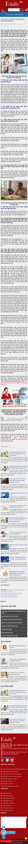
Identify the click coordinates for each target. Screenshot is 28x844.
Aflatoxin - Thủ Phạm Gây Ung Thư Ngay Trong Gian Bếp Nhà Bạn (17, 559)
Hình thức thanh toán (8, 808)
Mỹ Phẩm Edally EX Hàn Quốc (9, 626)
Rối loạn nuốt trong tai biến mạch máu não (11, 593)
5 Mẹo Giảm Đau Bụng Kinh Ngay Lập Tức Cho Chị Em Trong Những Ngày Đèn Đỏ (18, 519)
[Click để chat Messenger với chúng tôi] (4, 828)
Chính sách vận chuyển (8, 798)
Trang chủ (10, 14)
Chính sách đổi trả (7, 805)
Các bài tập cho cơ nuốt (6, 591)
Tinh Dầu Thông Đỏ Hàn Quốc (9, 635)
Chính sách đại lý (7, 793)
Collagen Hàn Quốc (6, 629)
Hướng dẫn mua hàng (8, 803)
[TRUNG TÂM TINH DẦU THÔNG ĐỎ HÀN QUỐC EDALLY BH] (14, 4)
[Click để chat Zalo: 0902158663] (4, 833)
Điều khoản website (7, 810)
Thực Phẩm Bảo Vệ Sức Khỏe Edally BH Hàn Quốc (13, 612)
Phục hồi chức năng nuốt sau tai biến (16, 590)
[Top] (26, 838)
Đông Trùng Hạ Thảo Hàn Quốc (10, 616)
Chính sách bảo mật (8, 800)
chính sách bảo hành (8, 795)
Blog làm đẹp (6, 641)
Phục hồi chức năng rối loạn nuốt (9, 596)
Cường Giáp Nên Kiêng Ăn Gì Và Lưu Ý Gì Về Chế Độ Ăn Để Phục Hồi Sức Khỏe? (17, 453)
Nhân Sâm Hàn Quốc (7, 632)
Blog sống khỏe (19, 14)
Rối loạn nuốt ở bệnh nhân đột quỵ (9, 595)
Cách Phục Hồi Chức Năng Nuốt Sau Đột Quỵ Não (13, 20)
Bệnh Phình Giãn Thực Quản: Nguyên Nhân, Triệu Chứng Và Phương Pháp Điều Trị (17, 573)
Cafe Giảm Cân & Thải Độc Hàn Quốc (11, 619)
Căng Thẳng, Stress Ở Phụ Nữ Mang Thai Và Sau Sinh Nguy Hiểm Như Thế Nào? (17, 480)
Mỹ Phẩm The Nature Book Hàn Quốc (11, 622)
